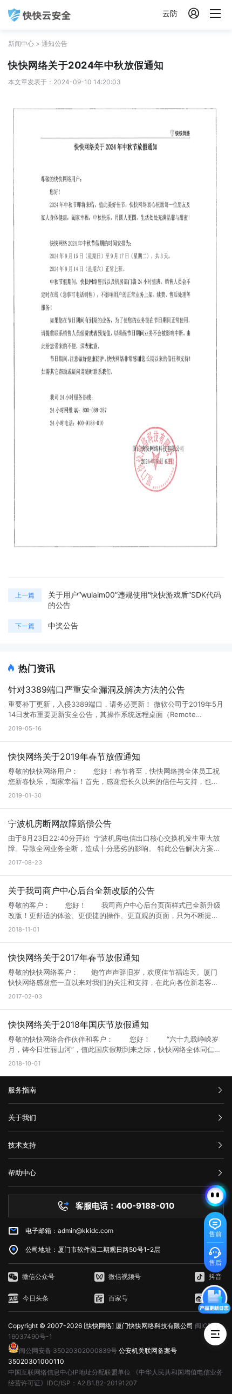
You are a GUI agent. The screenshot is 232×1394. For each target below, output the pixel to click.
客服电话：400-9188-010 (125, 1206)
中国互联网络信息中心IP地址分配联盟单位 (69, 1372)
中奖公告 (63, 625)
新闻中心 (21, 43)
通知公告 (54, 43)
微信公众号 (38, 1276)
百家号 (118, 1298)
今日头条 (36, 1298)
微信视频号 (124, 1276)
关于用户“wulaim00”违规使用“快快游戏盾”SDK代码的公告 (134, 599)
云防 (170, 13)
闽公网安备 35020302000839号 (68, 1350)
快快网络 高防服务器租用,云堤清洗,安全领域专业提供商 (39, 15)
